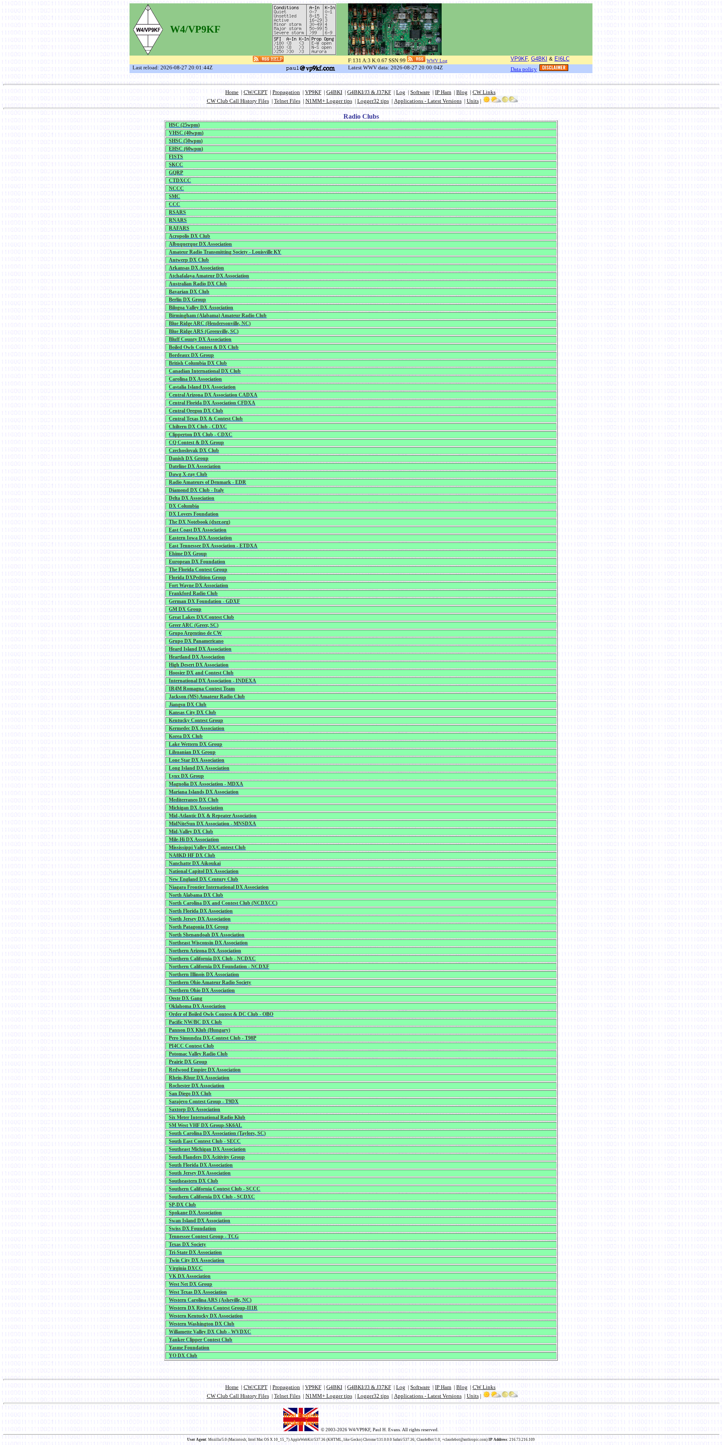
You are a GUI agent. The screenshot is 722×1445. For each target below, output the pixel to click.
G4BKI (539, 59)
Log (400, 92)
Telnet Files (287, 101)
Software (420, 92)
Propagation (286, 92)
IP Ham (443, 92)
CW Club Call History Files (238, 101)
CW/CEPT (255, 92)
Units (473, 101)
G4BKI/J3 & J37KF (369, 92)
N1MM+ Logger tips (328, 101)
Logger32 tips (373, 101)
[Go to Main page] (147, 27)
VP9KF (519, 59)
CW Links (484, 92)
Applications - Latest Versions (428, 101)
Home (232, 92)
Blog (462, 92)
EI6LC (561, 59)
